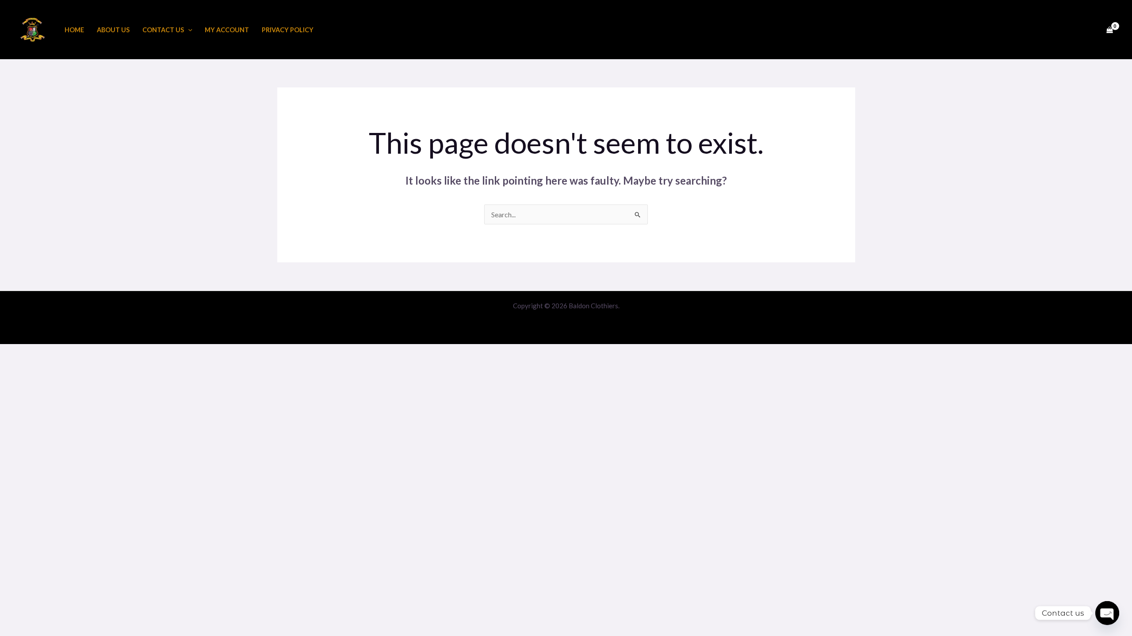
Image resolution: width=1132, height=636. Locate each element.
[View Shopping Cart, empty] (1109, 29)
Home (74, 30)
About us (113, 30)
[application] (188, 30)
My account (227, 30)
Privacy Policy (288, 30)
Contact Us (163, 30)
